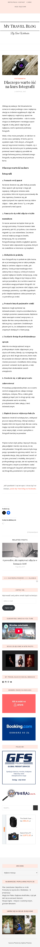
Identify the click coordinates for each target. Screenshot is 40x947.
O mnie (29, 2)
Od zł (25, 821)
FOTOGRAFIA (20, 79)
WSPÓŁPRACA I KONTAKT (16, 2)
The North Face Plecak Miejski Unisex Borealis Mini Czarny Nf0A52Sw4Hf (27, 818)
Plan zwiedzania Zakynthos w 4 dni (15, 887)
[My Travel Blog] (20, 28)
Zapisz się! (9, 608)
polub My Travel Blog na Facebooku (23, 489)
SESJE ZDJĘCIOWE (20, 6)
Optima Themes (26, 943)
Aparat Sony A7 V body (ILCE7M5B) (27, 833)
